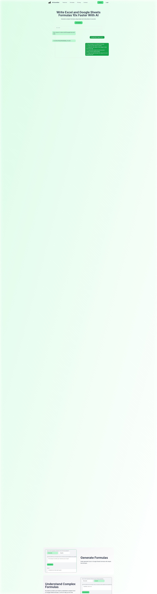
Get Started (78, 22)
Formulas (72, 2)
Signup (100, 2)
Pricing (79, 2)
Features (65, 2)
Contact (86, 2)
